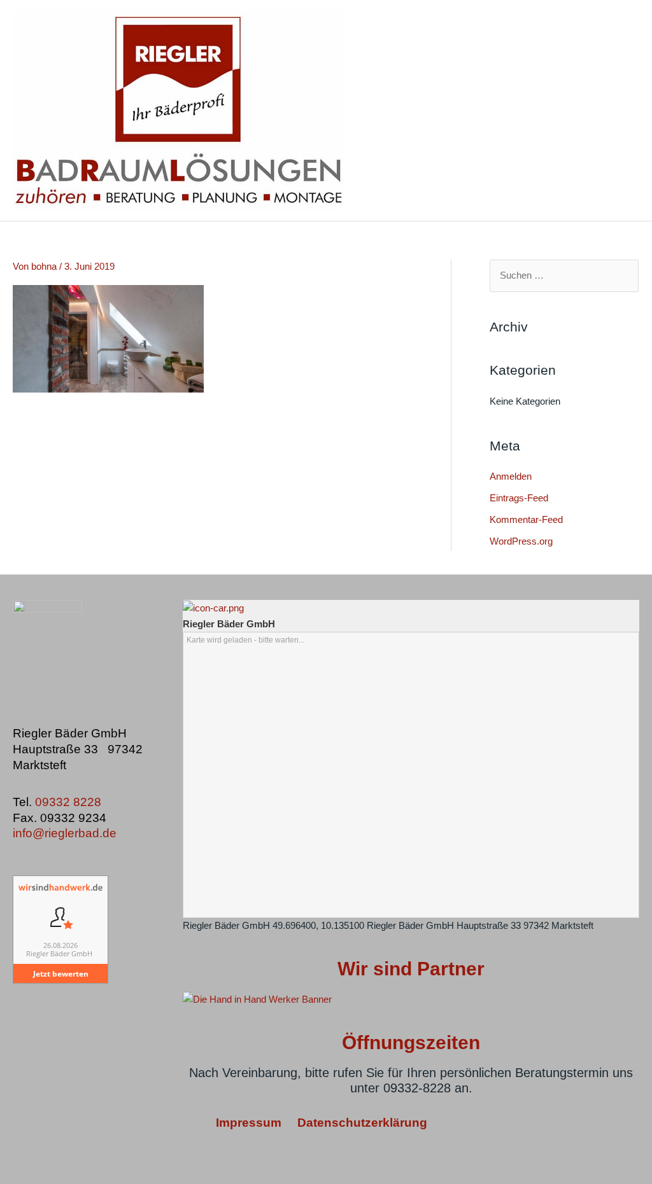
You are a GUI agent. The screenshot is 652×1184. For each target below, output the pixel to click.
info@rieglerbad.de (65, 833)
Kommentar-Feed (526, 519)
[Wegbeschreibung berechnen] (213, 607)
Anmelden (511, 476)
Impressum (250, 1122)
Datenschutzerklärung (362, 1122)
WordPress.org (521, 541)
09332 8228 (69, 802)
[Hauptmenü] (627, 110)
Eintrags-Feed (519, 497)
